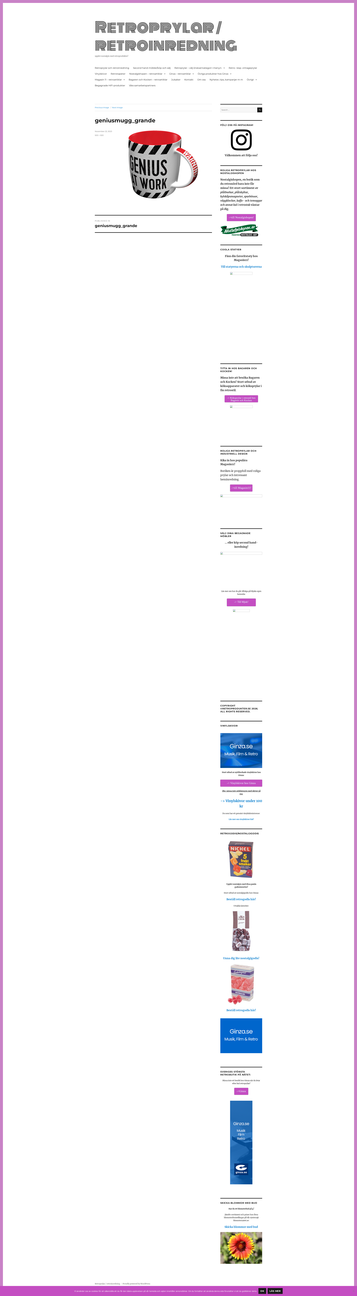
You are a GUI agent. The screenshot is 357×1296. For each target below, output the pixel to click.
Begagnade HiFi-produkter (110, 85)
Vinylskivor (101, 73)
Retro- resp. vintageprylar (243, 68)
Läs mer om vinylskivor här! (241, 819)
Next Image (117, 107)
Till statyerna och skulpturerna (241, 266)
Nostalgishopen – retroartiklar (145, 73)
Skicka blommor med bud (241, 1227)
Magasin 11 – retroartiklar (108, 79)
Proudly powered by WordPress (136, 1284)
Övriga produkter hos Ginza (213, 73)
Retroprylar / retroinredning (166, 36)
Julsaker (175, 79)
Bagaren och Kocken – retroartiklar (148, 79)
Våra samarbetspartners (142, 85)
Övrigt (250, 79)
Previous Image (102, 107)
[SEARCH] (259, 109)
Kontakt (188, 79)
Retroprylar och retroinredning (112, 68)
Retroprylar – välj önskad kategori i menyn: (198, 68)
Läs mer (275, 1291)
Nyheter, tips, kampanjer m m (226, 79)
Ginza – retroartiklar (180, 73)
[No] (353, 1291)
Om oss (201, 79)
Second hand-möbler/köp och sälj (152, 68)
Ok (262, 1291)
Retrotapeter (118, 73)
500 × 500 (99, 135)
